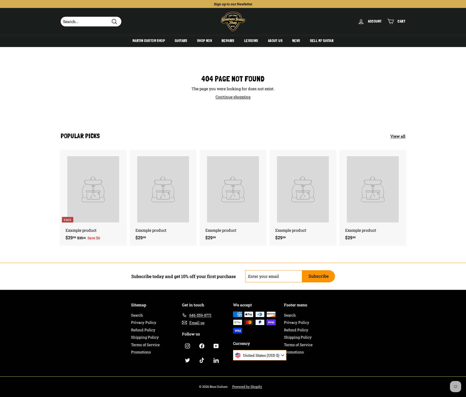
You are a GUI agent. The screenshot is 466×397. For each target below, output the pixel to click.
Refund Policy (143, 329)
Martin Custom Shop (149, 41)
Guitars (181, 41)
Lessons (251, 41)
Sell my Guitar (322, 41)
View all (397, 136)
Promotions (141, 351)
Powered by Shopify (247, 386)
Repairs (228, 41)
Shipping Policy (145, 337)
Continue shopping (233, 96)
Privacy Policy (143, 322)
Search (137, 315)
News (296, 41)
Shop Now (204, 41)
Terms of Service (145, 344)
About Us (275, 41)
